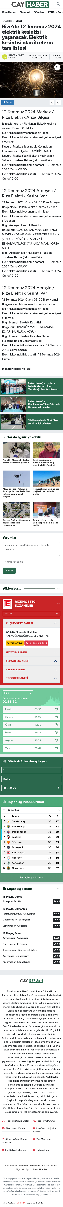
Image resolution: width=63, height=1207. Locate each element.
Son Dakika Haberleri (15, 1150)
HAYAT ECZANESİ (16, 652)
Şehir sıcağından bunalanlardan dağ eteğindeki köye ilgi (44, 462)
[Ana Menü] (3, 4)
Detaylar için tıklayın (31, 877)
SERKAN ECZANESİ (17, 661)
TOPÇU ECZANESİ (17, 678)
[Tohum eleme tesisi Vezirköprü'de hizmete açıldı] (47, 510)
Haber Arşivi (43, 1150)
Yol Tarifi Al (16, 643)
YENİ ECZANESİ (15, 669)
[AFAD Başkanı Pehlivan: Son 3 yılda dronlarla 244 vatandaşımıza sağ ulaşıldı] (16, 478)
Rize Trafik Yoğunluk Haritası (44, 1130)
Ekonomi (25, 12)
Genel (18, 21)
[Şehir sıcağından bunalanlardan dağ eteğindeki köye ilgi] (47, 450)
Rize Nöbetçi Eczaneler (17, 1121)
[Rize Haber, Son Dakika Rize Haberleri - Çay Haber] (30, 4)
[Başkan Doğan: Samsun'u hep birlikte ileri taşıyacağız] (16, 510)
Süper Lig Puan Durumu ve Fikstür (15, 1141)
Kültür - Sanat (49, 1165)
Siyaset (20, 1169)
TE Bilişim (20, 1203)
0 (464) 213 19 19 (38, 643)
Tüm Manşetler (43, 1139)
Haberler (7, 21)
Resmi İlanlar (40, 1169)
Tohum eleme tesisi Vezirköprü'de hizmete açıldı (45, 523)
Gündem (39, 12)
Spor (28, 1169)
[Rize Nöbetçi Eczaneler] (58, 604)
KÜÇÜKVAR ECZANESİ (19, 623)
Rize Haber (9, 12)
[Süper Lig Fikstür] (58, 889)
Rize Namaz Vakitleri (16, 1128)
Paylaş (9, 102)
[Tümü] (58, 588)
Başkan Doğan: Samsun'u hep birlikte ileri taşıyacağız (16, 523)
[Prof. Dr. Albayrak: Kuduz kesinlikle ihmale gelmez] (16, 450)
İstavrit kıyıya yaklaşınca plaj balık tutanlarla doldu (46, 491)
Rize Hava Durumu (46, 1121)
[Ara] (58, 4)
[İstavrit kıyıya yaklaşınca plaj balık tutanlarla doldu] (47, 478)
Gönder (9, 570)
